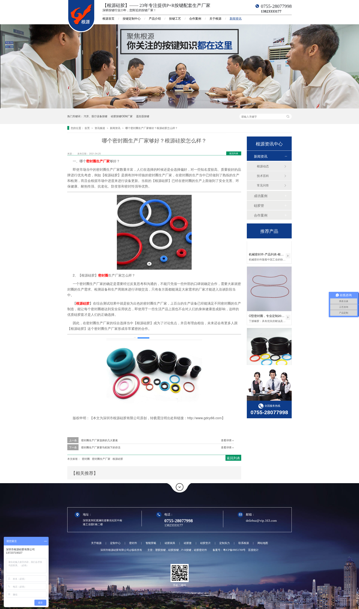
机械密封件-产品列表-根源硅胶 (269, 246)
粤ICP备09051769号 (234, 550)
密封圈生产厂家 (98, 161)
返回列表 (233, 153)
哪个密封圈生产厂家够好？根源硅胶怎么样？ (151, 128)
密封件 (133, 543)
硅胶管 (259, 205)
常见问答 (263, 185)
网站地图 (262, 543)
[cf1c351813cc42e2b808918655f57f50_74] (179, 107)
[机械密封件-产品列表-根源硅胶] (288, 247)
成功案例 (260, 195)
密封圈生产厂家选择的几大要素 (99, 440)
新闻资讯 (236, 18)
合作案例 (195, 18)
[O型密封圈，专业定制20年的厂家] (269, 280)
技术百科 (263, 176)
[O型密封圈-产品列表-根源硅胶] (269, 342)
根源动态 (263, 166)
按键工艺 (175, 18)
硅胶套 (188, 543)
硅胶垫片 (205, 543)
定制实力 (224, 543)
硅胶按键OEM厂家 (122, 116)
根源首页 (108, 18)
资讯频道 (100, 128)
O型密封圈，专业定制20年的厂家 (271, 307)
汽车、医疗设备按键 (95, 116)
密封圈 (103, 275)
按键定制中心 (132, 18)
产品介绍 (155, 18)
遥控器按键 (142, 116)
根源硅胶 (83, 303)
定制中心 (115, 543)
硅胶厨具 (170, 543)
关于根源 (215, 18)
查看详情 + (227, 440)
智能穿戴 (151, 543)
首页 (87, 128)
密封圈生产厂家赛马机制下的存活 (100, 447)
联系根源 (243, 543)
